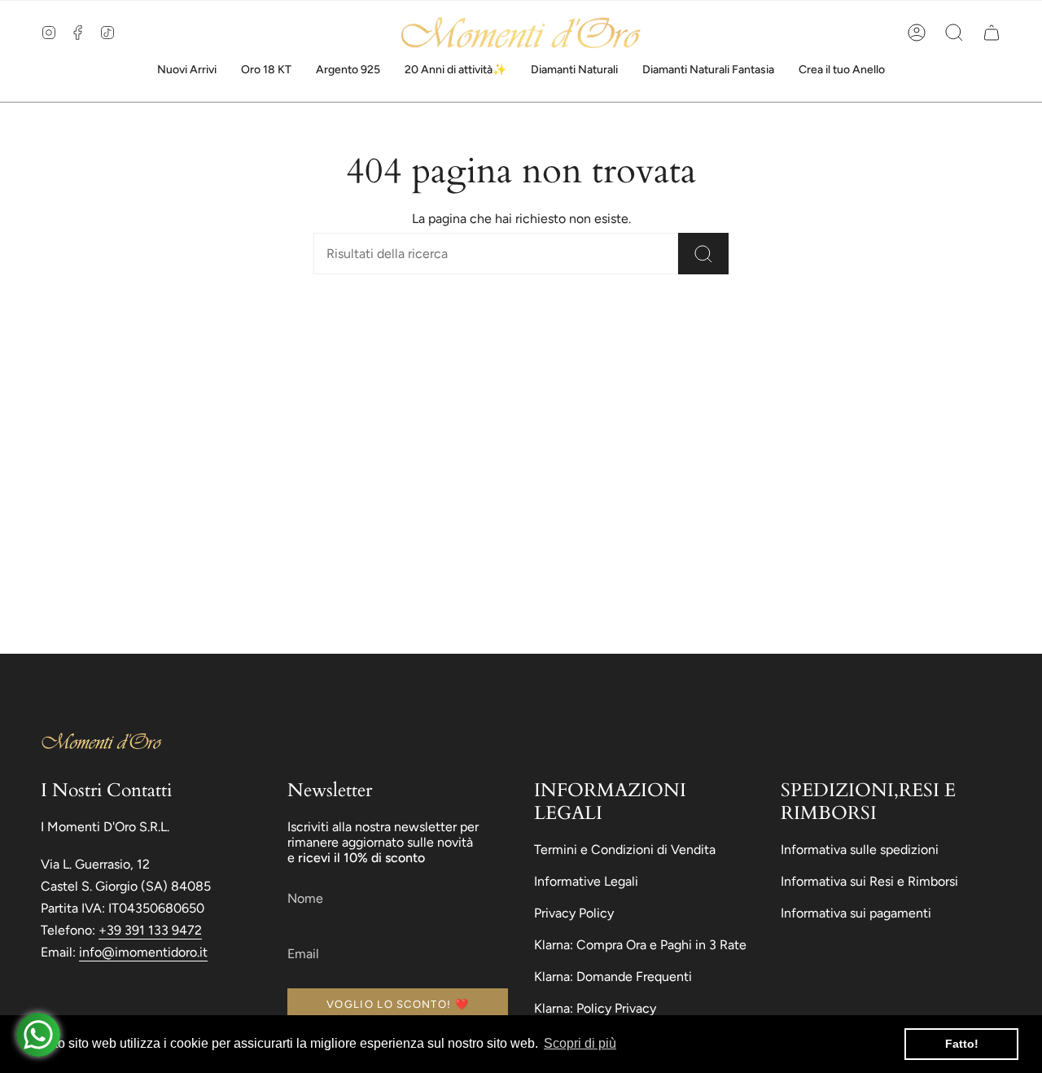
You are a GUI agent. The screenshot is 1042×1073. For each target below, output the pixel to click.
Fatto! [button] (962, 1043)
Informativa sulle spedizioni (860, 849)
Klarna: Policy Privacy (595, 1008)
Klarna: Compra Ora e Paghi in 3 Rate (640, 945)
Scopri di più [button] (580, 1043)
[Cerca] (703, 253)
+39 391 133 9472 (150, 930)
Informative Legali (586, 881)
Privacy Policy (574, 913)
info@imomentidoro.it (143, 952)
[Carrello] (991, 32)
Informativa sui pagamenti (856, 913)
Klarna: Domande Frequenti (613, 976)
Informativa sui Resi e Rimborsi (869, 881)
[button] (954, 32)
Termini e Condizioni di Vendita (625, 849)
